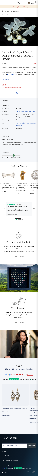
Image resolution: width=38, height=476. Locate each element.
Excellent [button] (19, 157)
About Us (5, 451)
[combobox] (19, 11)
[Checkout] (32, 2)
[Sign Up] (25, 2)
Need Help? (5, 456)
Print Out (19, 93)
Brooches (14, 15)
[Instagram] (2, 472)
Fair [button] (2, 157)
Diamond (18, 111)
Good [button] (8, 157)
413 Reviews (30, 374)
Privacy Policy (20, 465)
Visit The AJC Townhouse (10, 460)
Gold (22, 111)
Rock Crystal (31, 111)
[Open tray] (29, 2)
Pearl (26, 111)
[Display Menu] (2, 2)
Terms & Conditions (30, 465)
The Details (5, 79)
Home (3, 15)
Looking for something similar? (11, 88)
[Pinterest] (6, 472)
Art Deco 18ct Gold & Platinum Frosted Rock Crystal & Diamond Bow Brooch (8, 186)
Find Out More (18, 256)
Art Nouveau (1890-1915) (22, 123)
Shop (8, 15)
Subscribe (31, 446)
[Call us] (36, 2)
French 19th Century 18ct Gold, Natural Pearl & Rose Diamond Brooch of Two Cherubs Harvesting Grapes (22, 187)
